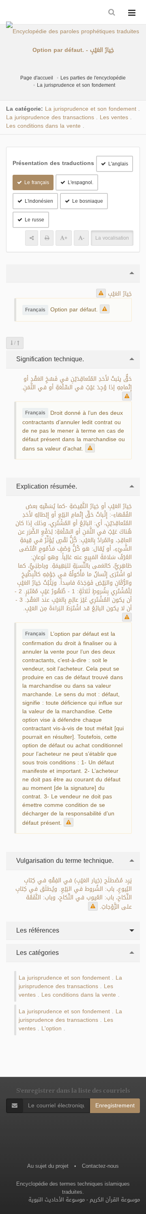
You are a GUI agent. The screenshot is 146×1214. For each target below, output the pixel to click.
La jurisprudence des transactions (50, 117)
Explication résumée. (45, 486)
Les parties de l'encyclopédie (93, 77)
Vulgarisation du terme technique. (64, 860)
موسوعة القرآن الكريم (115, 1200)
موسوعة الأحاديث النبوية (56, 1200)
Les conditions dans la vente (43, 125)
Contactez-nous (100, 1166)
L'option (51, 1028)
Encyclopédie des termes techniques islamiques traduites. (73, 1188)
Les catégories (36, 952)
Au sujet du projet (48, 1166)
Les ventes (114, 117)
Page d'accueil (36, 77)
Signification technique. (49, 359)
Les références (36, 930)
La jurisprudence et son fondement (76, 85)
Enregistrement (115, 1105)
